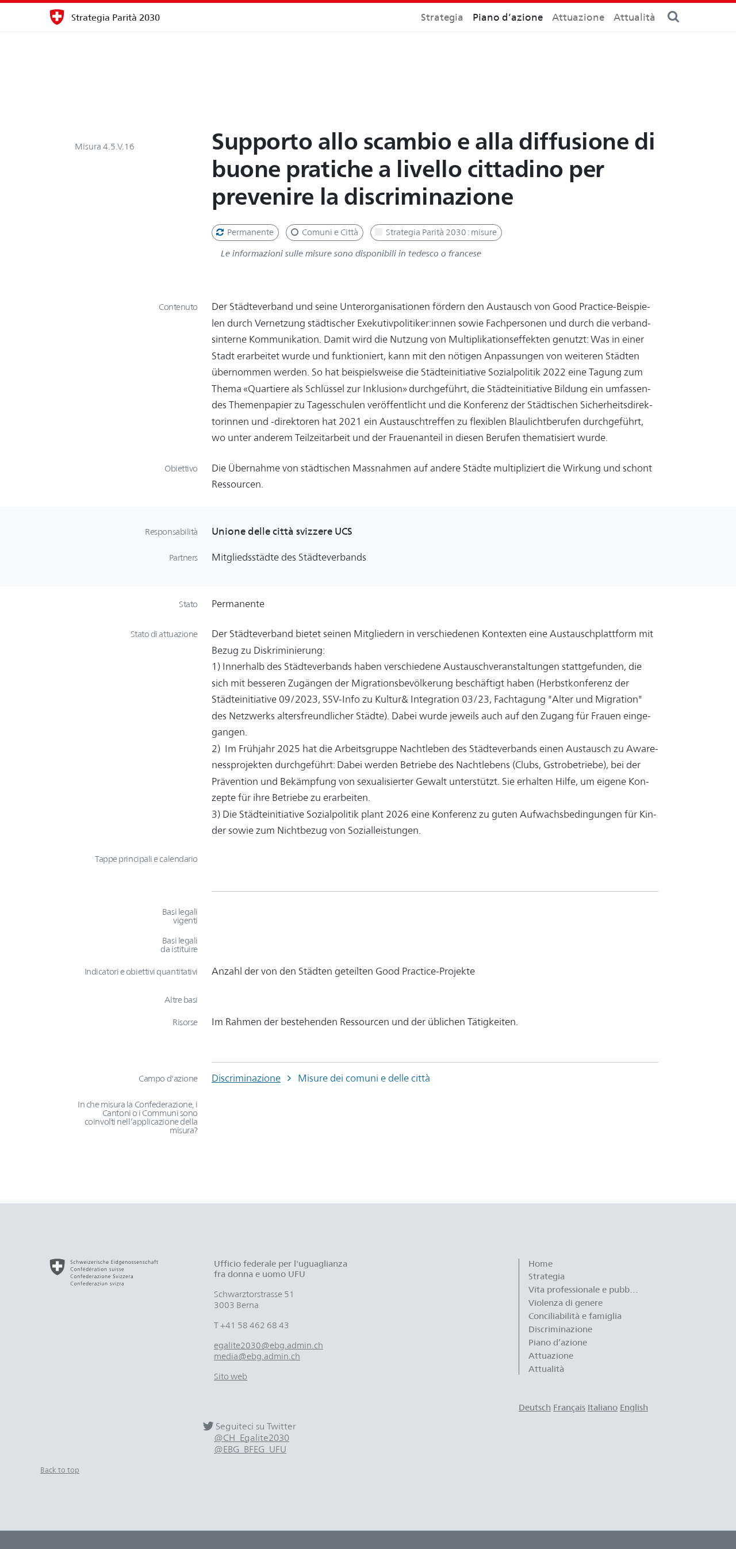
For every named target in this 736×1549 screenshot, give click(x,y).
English (634, 1407)
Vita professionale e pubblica (585, 1290)
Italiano (603, 1407)
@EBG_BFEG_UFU (250, 1449)
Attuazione (578, 17)
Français (569, 1407)
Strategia (442, 17)
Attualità (635, 17)
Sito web (230, 1376)
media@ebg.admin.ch (257, 1356)
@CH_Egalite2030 (251, 1437)
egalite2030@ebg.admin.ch (268, 1345)
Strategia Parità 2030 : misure (440, 232)
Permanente (249, 232)
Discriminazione (246, 1078)
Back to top (59, 1469)
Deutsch (535, 1407)
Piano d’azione (508, 17)
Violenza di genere (565, 1303)
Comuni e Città (329, 232)
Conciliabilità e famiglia (575, 1316)
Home (540, 1264)
